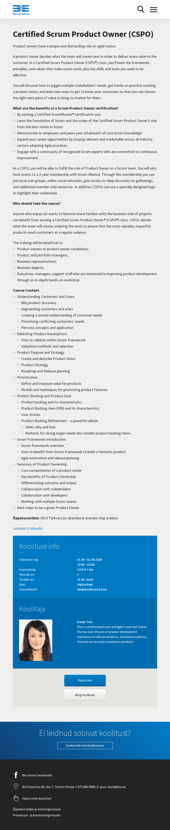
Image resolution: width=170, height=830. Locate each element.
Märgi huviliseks (85, 695)
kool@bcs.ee (116, 787)
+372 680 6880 (85, 787)
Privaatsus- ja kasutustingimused (36, 815)
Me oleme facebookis (37, 775)
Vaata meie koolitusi (36, 798)
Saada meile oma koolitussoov (85, 745)
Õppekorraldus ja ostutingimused (36, 809)
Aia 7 (49, 787)
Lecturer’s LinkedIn (27, 528)
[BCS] (21, 15)
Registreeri (85, 680)
